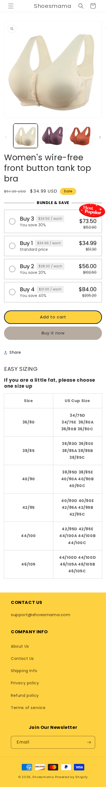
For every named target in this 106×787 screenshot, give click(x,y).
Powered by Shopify (71, 777)
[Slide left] (6, 137)
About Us (20, 646)
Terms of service (28, 707)
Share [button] (15, 352)
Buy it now (53, 333)
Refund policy (25, 695)
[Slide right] (100, 137)
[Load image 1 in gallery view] (25, 136)
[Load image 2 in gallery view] (52, 136)
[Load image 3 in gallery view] (80, 136)
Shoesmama (43, 777)
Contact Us (22, 658)
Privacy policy (25, 683)
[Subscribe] (89, 742)
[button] (11, 6)
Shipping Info (24, 670)
